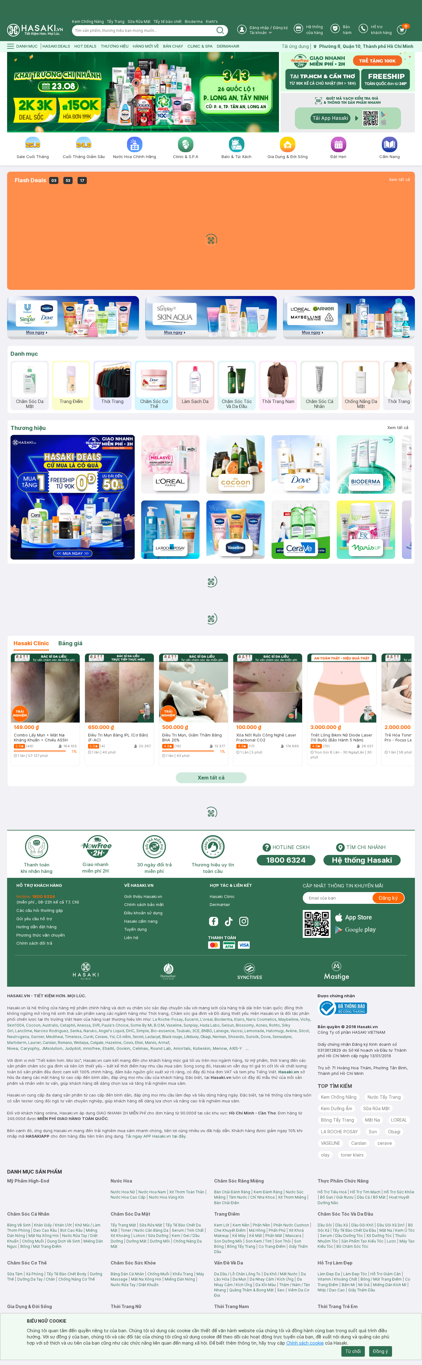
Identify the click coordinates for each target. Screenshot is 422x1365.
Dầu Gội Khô (362, 1225)
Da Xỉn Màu (265, 1284)
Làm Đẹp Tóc (355, 1274)
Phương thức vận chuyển (40, 935)
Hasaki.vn (288, 1071)
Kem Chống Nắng (88, 21)
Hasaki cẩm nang (141, 921)
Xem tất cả (399, 179)
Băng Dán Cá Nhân (127, 1274)
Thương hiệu (28, 428)
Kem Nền (241, 1225)
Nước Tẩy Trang (384, 1097)
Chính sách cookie (305, 1343)
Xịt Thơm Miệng (292, 1197)
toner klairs (352, 1154)
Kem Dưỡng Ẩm (336, 1108)
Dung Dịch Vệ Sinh (63, 1241)
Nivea (12, 1048)
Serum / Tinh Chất (188, 1230)
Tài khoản (259, 32)
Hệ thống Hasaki (362, 860)
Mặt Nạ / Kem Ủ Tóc (397, 1230)
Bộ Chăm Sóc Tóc (352, 1246)
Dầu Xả (341, 1225)
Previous (11, 92)
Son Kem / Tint (259, 1241)
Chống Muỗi (33, 1241)
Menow (220, 1048)
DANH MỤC (27, 46)
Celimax (140, 1048)
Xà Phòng (34, 1274)
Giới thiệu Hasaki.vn (143, 896)
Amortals (182, 1048)
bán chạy (173, 46)
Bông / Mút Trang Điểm (40, 1246)
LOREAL (399, 1119)
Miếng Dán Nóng (180, 1279)
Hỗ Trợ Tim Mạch (365, 1192)
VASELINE (330, 1143)
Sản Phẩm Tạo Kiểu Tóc (362, 1241)
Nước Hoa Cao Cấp (128, 1197)
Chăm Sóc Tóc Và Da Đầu (237, 404)
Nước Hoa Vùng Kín (166, 1197)
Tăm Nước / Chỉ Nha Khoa (252, 1197)
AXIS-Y (235, 1048)
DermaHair (228, 46)
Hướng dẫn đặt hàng (36, 926)
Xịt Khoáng (120, 1235)
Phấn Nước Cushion (291, 1225)
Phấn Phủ (277, 1230)
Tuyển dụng (135, 929)
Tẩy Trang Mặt (123, 1225)
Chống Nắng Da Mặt (361, 404)
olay (325, 1154)
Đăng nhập (259, 27)
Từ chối (353, 1351)
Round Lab (160, 1048)
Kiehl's (212, 21)
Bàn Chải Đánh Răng (232, 1192)
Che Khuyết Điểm (230, 1230)
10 (176, 129)
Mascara (293, 1235)
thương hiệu (115, 46)
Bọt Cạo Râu (71, 1230)
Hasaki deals (56, 46)
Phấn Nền (261, 1225)
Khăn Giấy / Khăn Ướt (53, 1225)
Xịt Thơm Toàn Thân (186, 1192)
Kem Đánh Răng (268, 1192)
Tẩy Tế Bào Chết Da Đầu (354, 1230)
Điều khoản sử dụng (143, 912)
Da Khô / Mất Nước (281, 1274)
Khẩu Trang (183, 1274)
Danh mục (24, 353)
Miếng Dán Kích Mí (389, 1284)
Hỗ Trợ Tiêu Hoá (332, 1192)
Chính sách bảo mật (144, 904)
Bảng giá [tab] (70, 643)
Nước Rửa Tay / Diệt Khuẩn (134, 1284)
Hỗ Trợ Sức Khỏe (399, 1192)
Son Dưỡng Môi (228, 1241)
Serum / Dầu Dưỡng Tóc (341, 1235)
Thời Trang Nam (278, 401)
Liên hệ (131, 937)
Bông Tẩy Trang (337, 1119)
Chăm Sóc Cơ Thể (154, 404)
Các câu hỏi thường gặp (39, 910)
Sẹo (281, 1290)
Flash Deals (30, 180)
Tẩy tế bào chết (168, 21)
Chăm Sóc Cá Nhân (319, 404)
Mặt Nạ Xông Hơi (43, 1235)
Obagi (394, 1131)
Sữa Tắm (15, 1274)
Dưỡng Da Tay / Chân (36, 1279)
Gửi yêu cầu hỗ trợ (34, 918)
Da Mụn (239, 1279)
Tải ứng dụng (295, 46)
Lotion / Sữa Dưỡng (150, 1235)
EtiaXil (108, 1048)
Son (373, 1131)
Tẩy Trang (115, 21)
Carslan (358, 1143)
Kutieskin (201, 1048)
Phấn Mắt (273, 1235)
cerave (385, 1143)
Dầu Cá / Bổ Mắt (371, 1197)
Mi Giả (363, 1284)
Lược (391, 1241)
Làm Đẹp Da (329, 1274)
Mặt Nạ (372, 1119)
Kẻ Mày (239, 1235)
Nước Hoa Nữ (123, 1192)
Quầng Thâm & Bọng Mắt (251, 1290)
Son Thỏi (283, 1241)
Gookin (123, 1048)
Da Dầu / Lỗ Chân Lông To (237, 1274)
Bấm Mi (348, 1284)
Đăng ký (280, 27)
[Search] (220, 30)
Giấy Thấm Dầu (361, 1290)
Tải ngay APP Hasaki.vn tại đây (155, 1136)
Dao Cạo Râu (45, 1230)
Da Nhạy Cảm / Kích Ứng (271, 1279)
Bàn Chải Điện (226, 1202)
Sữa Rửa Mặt (139, 21)
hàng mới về (146, 46)
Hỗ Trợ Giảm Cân (385, 1274)
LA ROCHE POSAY (339, 1131)
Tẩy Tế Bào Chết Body (67, 1274)
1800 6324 (286, 860)
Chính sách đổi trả (34, 943)
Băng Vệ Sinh (19, 1225)
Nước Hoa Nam (152, 1192)
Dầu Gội (325, 1225)
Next (275, 92)
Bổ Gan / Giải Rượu (336, 1197)
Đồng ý (380, 1351)
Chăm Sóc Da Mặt (30, 404)
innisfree (91, 1048)
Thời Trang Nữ (402, 401)
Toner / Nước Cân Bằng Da (144, 1230)
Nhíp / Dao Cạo (331, 1290)
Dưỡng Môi (160, 1241)
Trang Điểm (71, 401)
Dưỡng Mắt (136, 1241)
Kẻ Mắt (255, 1235)
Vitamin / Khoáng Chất (337, 1279)
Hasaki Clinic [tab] (31, 643)
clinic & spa (200, 46)
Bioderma (194, 21)
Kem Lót (221, 1225)
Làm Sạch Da (195, 401)
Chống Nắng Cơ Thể (76, 1279)
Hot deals (85, 46)
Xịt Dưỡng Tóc (379, 1235)
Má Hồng (257, 1230)
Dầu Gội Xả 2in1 (391, 1225)
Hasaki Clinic (222, 896)
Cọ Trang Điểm (272, 1246)
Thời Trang (112, 401)
